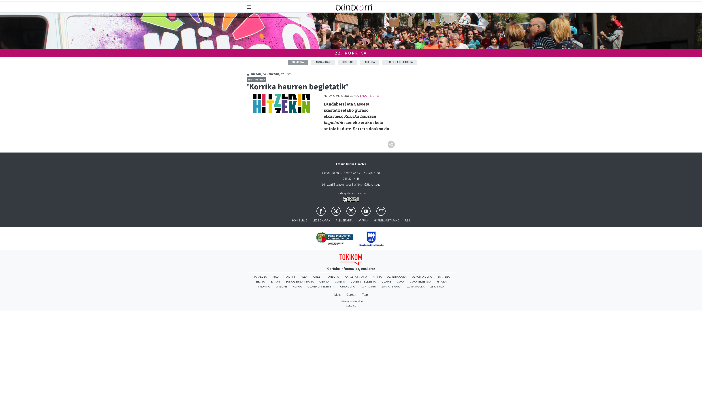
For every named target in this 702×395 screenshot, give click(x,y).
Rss (407, 220)
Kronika (264, 286)
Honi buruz (299, 220)
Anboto (333, 276)
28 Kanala (437, 286)
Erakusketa (256, 79)
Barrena (443, 276)
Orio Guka (347, 286)
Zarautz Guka (391, 286)
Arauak (363, 220)
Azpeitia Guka (396, 276)
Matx (337, 294)
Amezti (317, 276)
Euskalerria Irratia (300, 281)
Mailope (281, 286)
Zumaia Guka (415, 286)
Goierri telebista (363, 281)
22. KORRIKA (351, 53)
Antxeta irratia (356, 276)
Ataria (377, 276)
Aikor (276, 276)
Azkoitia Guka (422, 276)
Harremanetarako (386, 220)
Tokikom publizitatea (351, 301)
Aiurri (290, 276)
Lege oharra (321, 220)
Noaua (297, 286)
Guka (400, 281)
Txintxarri (368, 286)
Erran (275, 281)
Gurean (351, 294)
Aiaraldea (260, 276)
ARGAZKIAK (323, 62)
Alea (304, 276)
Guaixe (386, 281)
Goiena (340, 281)
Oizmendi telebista (320, 286)
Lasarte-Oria (369, 95)
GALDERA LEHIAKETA (400, 62)
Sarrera (298, 62)
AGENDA (370, 62)
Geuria (324, 281)
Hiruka (441, 281)
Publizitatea (344, 220)
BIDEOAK (347, 62)
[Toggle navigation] (249, 7)
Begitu (260, 281)
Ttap (365, 294)
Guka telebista (420, 281)
